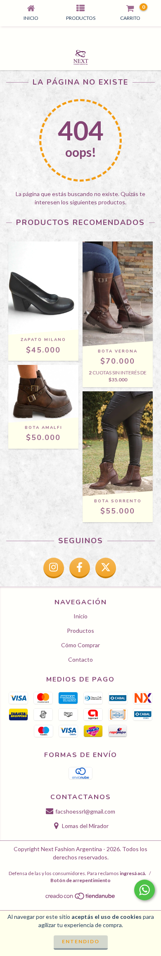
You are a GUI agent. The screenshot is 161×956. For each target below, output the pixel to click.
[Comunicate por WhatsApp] (144, 890)
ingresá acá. (133, 873)
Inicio (80, 616)
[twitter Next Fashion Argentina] (105, 568)
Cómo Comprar (80, 644)
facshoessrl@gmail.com (85, 811)
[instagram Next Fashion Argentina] (53, 568)
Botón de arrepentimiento (80, 880)
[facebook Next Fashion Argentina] (79, 568)
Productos (80, 630)
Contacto (80, 659)
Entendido (80, 941)
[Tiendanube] (81, 898)
